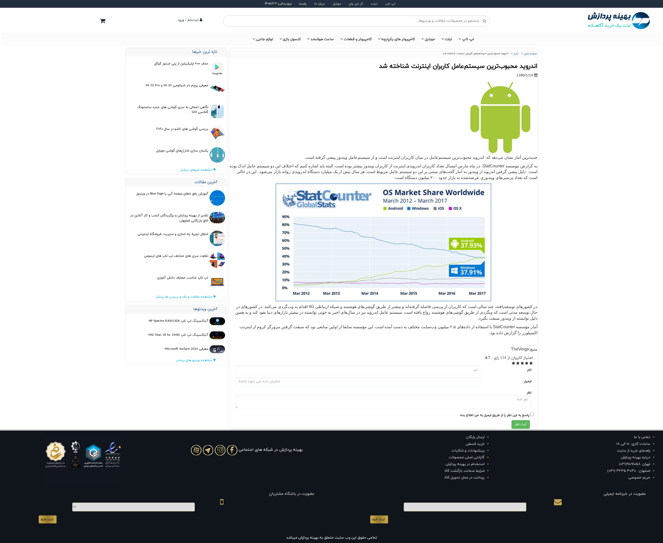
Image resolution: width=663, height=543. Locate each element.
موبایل (337, 4)
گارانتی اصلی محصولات (467, 457)
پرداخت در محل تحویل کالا (464, 477)
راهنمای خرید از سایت (633, 450)
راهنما (303, 4)
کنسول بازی (292, 39)
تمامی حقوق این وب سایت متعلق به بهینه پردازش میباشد (331, 537)
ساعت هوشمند (322, 39)
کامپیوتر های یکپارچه (398, 39)
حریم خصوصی (639, 477)
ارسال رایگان (475, 437)
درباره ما (319, 4)
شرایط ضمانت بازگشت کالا (464, 470)
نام (529, 370)
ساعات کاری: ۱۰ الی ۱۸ (633, 443)
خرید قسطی (475, 443)
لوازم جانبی (264, 39)
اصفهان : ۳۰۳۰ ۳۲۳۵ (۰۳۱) (628, 470)
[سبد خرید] (102, 21)
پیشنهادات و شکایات (468, 450)
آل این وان (356, 4)
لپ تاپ (390, 4)
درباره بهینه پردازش (635, 457)
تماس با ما (642, 437)
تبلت (374, 4)
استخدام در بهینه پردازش (465, 464)
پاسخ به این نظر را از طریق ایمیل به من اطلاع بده (494, 415)
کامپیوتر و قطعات (358, 39)
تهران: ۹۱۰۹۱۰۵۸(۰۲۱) (634, 464)
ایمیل (527, 381)
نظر (529, 392)
